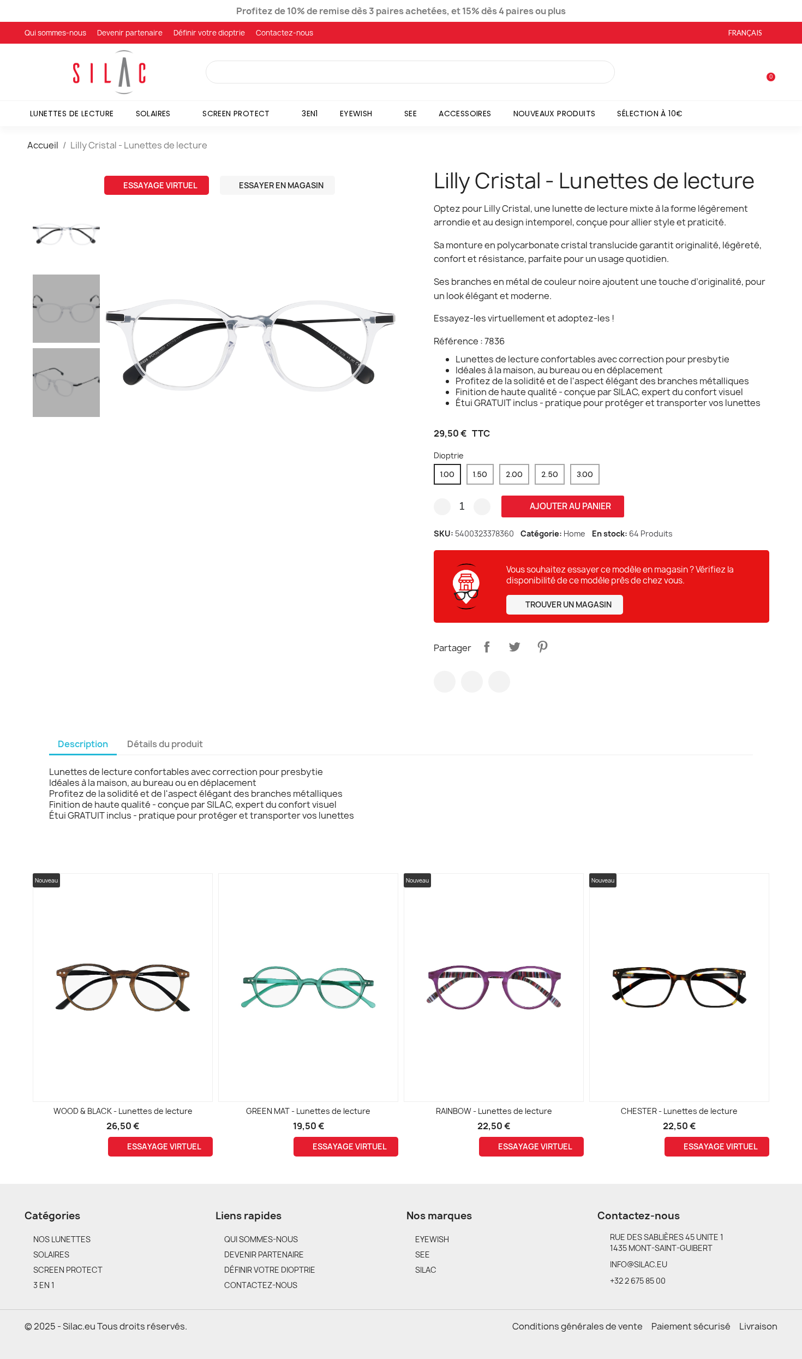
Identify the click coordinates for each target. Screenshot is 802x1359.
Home (574, 533)
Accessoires (465, 113)
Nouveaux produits (554, 113)
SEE (410, 113)
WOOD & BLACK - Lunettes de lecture (123, 1111)
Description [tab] (83, 744)
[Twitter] (472, 682)
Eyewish (356, 113)
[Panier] (766, 72)
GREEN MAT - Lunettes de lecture (308, 1111)
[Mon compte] (749, 73)
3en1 (310, 113)
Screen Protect (236, 113)
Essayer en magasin (280, 185)
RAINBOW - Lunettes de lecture (494, 1111)
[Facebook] (445, 682)
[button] (115, 345)
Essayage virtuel (159, 185)
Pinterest (542, 647)
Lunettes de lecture (72, 113)
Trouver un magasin (568, 604)
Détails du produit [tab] (165, 744)
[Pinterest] (499, 682)
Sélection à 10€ (650, 113)
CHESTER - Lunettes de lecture (679, 1111)
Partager (487, 647)
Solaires (153, 113)
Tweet (514, 647)
